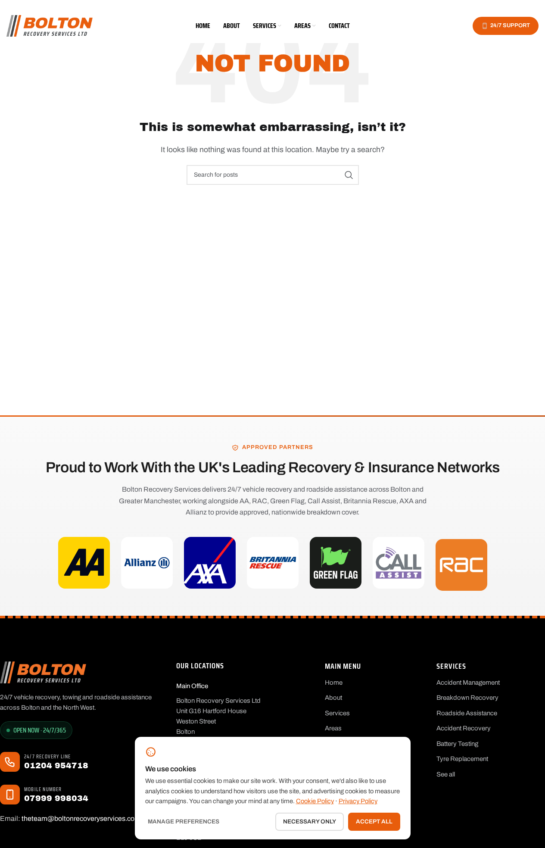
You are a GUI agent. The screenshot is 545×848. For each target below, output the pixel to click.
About (333, 697)
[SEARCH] (349, 175)
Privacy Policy (358, 801)
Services (337, 713)
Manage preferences (183, 821)
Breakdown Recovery (467, 697)
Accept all (374, 821)
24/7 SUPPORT (510, 25)
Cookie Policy (315, 801)
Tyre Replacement (462, 758)
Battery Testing (457, 743)
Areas (333, 728)
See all (445, 774)
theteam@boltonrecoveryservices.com (81, 818)
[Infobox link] (81, 762)
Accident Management (468, 682)
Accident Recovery (463, 728)
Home (334, 682)
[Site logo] (49, 25)
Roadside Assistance (466, 713)
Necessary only (309, 821)
